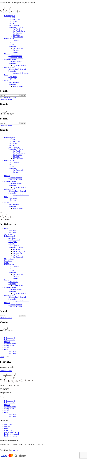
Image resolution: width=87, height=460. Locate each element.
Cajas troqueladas (10, 59)
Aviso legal (8, 430)
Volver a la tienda (6, 371)
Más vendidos (9, 259)
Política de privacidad (11, 434)
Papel (6, 75)
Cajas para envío (9, 67)
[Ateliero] (11, 12)
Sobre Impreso (17, 86)
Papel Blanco (12, 77)
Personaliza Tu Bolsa (15, 27)
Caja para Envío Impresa (21, 73)
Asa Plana (11, 23)
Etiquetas (7, 54)
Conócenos (8, 424)
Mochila (11, 44)
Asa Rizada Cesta (14, 19)
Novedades (8, 261)
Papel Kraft (12, 79)
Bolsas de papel (9, 16)
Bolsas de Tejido (9, 39)
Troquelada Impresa (19, 65)
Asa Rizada (12, 18)
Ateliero (15, 450)
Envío (6, 428)
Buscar (22, 95)
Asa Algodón (12, 21)
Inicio (2, 357)
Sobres (6, 80)
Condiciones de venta (11, 432)
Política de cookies (10, 436)
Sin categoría (8, 234)
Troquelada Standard (15, 61)
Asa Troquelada (13, 25)
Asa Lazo (11, 42)
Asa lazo (16, 50)
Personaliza (12, 46)
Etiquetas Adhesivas (15, 56)
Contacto (7, 426)
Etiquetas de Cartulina (15, 58)
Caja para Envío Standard (17, 69)
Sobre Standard (13, 82)
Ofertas (6, 263)
